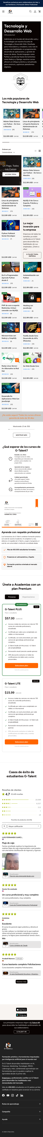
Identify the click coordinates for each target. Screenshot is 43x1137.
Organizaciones (28, 597)
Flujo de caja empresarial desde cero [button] (22, 876)
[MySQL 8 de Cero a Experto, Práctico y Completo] (32, 192)
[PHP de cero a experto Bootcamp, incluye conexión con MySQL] (11, 297)
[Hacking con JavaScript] (32, 297)
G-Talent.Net (10, 1132)
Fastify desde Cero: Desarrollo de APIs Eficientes (30, 338)
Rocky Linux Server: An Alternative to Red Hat (10, 368)
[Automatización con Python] (32, 267)
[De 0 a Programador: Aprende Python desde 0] (11, 267)
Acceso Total (10, 174)
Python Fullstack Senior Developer (8, 234)
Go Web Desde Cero (31, 366)
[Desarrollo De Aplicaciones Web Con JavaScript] (11, 388)
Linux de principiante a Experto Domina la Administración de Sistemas (31, 125)
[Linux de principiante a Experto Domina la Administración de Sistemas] (31, 113)
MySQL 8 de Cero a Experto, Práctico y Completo (30, 203)
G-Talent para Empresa (32, 255)
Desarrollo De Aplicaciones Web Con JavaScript (10, 398)
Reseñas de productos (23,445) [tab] (21, 820)
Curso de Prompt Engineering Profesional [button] (23, 905)
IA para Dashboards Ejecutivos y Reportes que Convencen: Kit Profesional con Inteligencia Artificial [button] (24, 974)
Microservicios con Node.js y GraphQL (9, 337)
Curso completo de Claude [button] (18, 945)
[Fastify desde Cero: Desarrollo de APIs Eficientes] (32, 327)
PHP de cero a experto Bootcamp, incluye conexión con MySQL (10, 307)
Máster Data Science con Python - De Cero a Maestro (11, 124)
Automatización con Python (31, 276)
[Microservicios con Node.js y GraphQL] (11, 327)
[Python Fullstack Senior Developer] (11, 225)
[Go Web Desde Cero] (32, 358)
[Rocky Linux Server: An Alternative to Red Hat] (11, 358)
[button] (39, 11)
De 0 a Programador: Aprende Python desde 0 (10, 277)
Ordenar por (6, 149)
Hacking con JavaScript (28, 306)
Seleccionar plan (21, 665)
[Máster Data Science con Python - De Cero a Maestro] (11, 113)
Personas (12, 597)
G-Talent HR (22, 1032)
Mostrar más (21, 435)
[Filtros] (4, 826)
